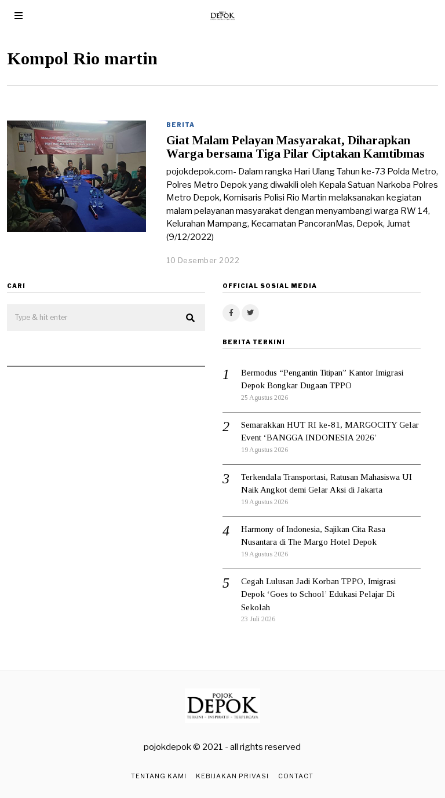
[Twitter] (250, 313)
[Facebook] (231, 313)
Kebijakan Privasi (232, 776)
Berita (180, 124)
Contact (295, 776)
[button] (191, 318)
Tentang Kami (159, 776)
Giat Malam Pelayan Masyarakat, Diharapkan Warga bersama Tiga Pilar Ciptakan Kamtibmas (295, 147)
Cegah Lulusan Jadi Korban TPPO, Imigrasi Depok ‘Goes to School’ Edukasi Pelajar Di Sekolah (318, 594)
